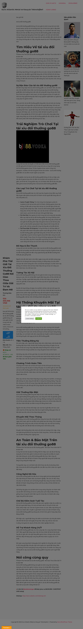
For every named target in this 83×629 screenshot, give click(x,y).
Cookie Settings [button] (30, 318)
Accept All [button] (38, 318)
